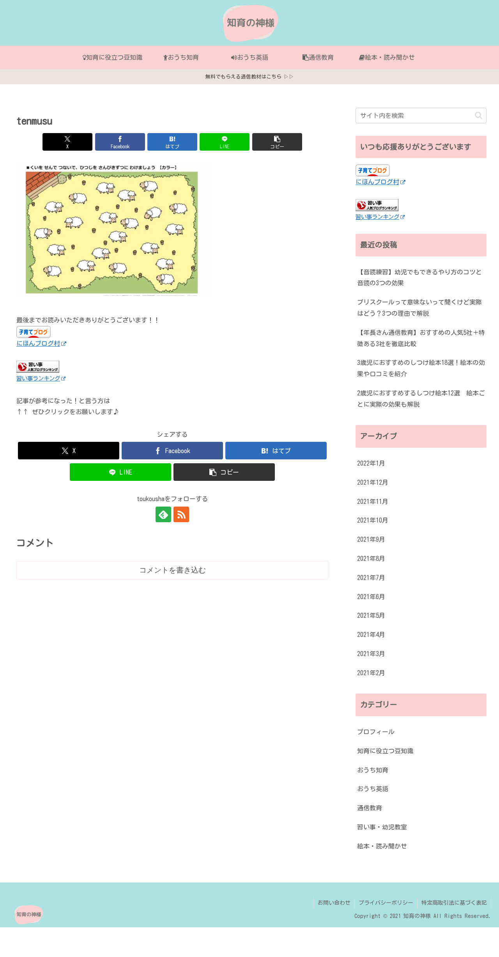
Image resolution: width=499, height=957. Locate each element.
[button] (277, 142)
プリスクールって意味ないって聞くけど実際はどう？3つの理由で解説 (419, 308)
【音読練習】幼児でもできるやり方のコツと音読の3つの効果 (419, 277)
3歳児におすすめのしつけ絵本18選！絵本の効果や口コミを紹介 (421, 368)
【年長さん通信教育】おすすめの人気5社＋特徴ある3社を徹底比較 (421, 338)
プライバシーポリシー (386, 902)
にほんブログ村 (38, 343)
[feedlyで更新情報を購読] (163, 514)
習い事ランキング (38, 378)
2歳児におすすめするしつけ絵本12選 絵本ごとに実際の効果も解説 (421, 398)
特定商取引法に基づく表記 (454, 902)
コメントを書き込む (172, 570)
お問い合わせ (334, 902)
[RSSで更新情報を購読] (181, 514)
